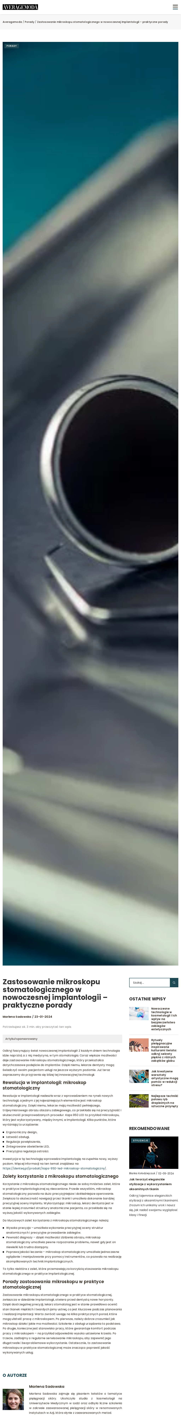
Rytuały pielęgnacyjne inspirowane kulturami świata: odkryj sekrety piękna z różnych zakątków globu (164, 1050)
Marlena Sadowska (17, 1016)
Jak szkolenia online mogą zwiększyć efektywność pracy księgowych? (151, 1188)
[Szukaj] (174, 982)
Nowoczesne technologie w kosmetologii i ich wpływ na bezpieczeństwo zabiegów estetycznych (164, 1019)
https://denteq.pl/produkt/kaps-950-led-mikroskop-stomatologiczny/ (54, 1168)
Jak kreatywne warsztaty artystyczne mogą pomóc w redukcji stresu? (164, 1078)
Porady (12, 45)
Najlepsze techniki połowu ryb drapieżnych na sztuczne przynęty (164, 1101)
